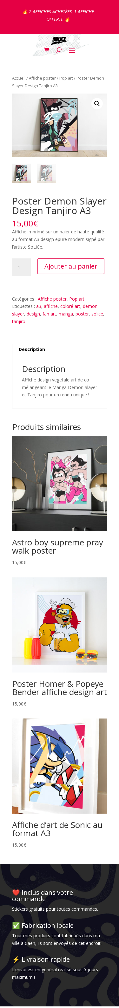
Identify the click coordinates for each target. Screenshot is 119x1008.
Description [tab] (32, 349)
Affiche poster (42, 78)
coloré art (70, 306)
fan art (49, 314)
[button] (97, 103)
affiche (51, 306)
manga (66, 314)
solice (97, 314)
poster (82, 314)
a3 (38, 306)
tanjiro (18, 321)
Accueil (18, 78)
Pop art (66, 78)
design (33, 314)
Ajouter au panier (70, 266)
